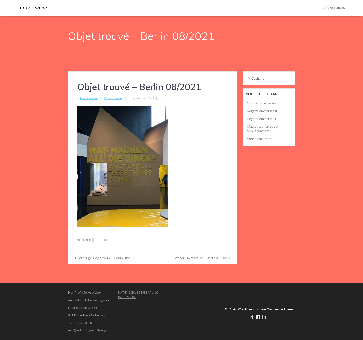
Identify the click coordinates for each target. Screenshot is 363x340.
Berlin (87, 240)
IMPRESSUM (127, 297)
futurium (101, 240)
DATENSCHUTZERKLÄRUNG (138, 292)
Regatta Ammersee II (262, 111)
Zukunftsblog (333, 7)
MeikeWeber (89, 98)
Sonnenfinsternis (259, 139)
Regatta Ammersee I (261, 119)
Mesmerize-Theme (280, 309)
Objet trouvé (113, 98)
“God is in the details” (262, 103)
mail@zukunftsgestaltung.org (89, 330)
